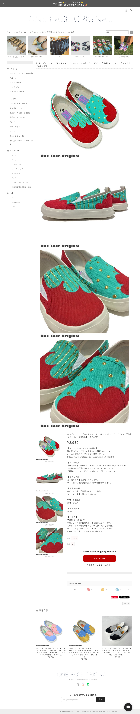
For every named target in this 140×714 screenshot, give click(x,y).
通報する (126, 603)
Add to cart (99, 558)
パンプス (13, 99)
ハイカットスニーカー (18, 103)
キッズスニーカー (17, 108)
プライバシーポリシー (20, 182)
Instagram (16, 202)
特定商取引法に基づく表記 (21, 187)
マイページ (16, 173)
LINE (14, 207)
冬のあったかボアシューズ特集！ (21, 142)
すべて (75, 589)
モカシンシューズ (17, 136)
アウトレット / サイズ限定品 (21, 73)
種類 (68, 538)
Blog (14, 160)
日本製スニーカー (18, 91)
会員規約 (114, 711)
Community (16, 164)
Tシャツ (13, 122)
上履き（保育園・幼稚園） (20, 113)
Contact (15, 178)
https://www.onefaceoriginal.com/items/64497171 (90, 457)
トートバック (15, 127)
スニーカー (14, 78)
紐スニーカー (16, 82)
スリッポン (15, 87)
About (14, 155)
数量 (68, 544)
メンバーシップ (17, 169)
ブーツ (12, 131)
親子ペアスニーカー (18, 117)
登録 (100, 699)
